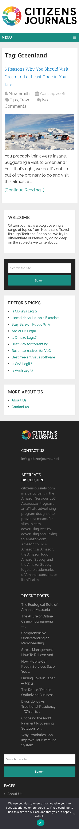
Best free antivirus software (33, 357)
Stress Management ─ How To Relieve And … (38, 652)
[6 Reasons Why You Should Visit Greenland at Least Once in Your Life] (39, 132)
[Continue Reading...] (24, 189)
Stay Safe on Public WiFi (31, 324)
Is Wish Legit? (22, 370)
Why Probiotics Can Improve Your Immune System (38, 740)
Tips (14, 99)
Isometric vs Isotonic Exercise (35, 318)
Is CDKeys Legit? (24, 311)
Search (39, 280)
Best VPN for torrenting (30, 344)
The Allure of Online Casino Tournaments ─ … (37, 621)
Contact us (20, 407)
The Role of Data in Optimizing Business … (38, 692)
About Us (19, 400)
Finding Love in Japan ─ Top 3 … (38, 680)
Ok (41, 822)
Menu (7, 38)
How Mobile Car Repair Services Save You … (38, 666)
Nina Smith (19, 93)
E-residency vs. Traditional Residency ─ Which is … (38, 706)
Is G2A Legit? (22, 364)
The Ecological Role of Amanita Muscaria (39, 607)
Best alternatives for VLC (31, 351)
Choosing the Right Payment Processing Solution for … (37, 723)
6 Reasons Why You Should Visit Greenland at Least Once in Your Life (36, 76)
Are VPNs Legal (24, 331)
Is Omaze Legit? (24, 338)
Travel (26, 99)
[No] (74, 813)
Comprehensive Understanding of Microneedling (35, 638)
